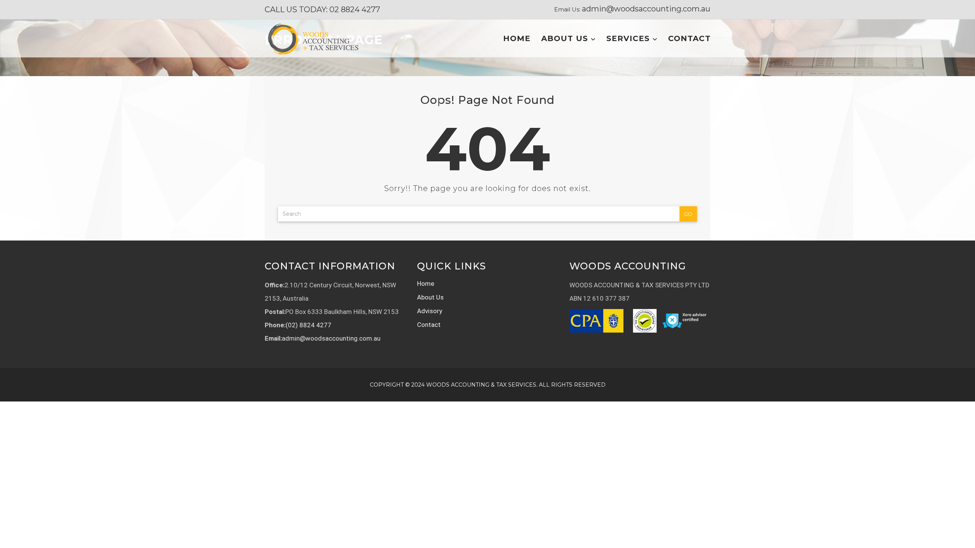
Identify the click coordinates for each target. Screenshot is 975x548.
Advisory (429, 311)
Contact (689, 38)
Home (517, 38)
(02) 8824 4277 (308, 325)
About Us (566, 38)
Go (688, 214)
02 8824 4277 (354, 9)
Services (629, 38)
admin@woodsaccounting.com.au (646, 8)
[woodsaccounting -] (312, 38)
